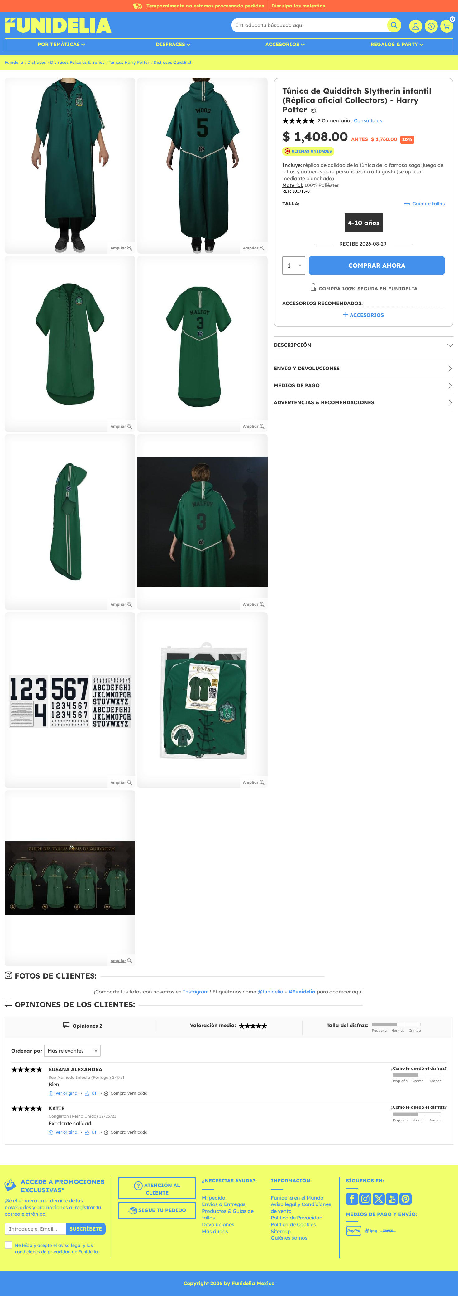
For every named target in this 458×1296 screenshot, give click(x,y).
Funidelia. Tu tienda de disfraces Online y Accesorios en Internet (58, 25)
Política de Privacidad (296, 1217)
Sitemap (281, 1231)
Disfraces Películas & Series (77, 62)
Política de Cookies (293, 1224)
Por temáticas (59, 44)
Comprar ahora (376, 265)
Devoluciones (218, 1224)
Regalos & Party (394, 44)
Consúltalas (368, 120)
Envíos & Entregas (224, 1204)
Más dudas (215, 1231)
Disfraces (170, 44)
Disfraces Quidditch (173, 62)
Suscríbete (85, 1229)
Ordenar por (26, 1051)
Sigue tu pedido (161, 1210)
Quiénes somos (289, 1238)
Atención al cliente (161, 1189)
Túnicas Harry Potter (129, 62)
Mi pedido (213, 1198)
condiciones (27, 1252)
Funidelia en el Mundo (297, 1198)
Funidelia (14, 62)
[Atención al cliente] (431, 26)
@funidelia (270, 991)
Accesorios (282, 44)
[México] (352, 1199)
